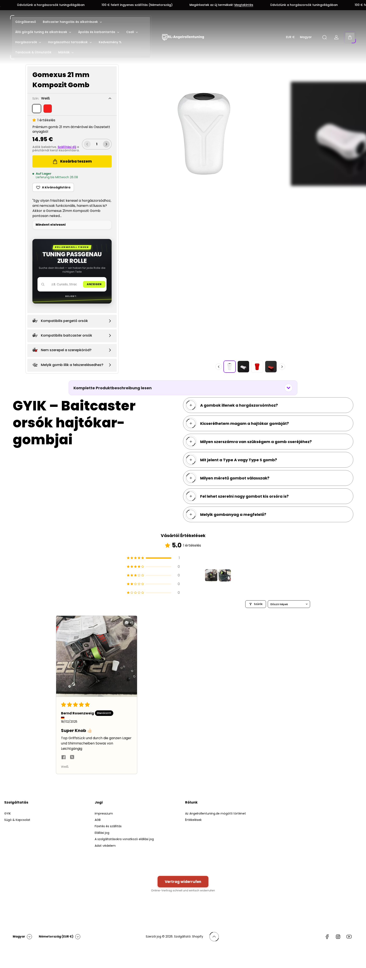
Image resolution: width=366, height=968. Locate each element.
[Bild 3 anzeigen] (257, 366)
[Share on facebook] (63, 758)
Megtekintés (197, 5)
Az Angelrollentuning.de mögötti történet (215, 813)
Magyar (306, 37)
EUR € (290, 37)
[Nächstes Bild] (282, 366)
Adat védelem (105, 846)
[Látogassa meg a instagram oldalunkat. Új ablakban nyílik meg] (338, 936)
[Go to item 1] (211, 575)
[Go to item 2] (225, 575)
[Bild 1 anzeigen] (229, 366)
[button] (34, 120)
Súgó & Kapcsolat (17, 820)
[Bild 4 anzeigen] (271, 366)
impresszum (104, 813)
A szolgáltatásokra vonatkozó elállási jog (124, 839)
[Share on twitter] (72, 758)
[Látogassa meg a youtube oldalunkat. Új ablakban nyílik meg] (349, 936)
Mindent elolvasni (50, 224)
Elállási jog (102, 833)
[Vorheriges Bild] (218, 366)
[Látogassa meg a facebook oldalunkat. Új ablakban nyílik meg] (327, 936)
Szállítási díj (67, 147)
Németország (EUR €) (56, 936)
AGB (98, 820)
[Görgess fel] (214, 937)
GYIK (7, 813)
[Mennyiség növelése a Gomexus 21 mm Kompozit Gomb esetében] (106, 144)
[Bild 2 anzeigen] (243, 366)
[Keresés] (324, 37)
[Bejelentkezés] (336, 37)
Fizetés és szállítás (108, 826)
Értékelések (193, 820)
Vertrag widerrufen (183, 881)
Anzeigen (94, 284)
